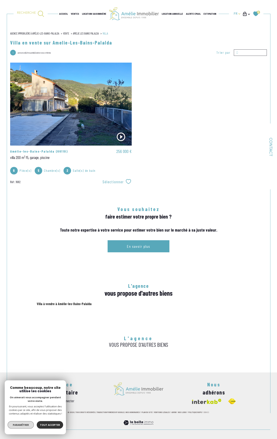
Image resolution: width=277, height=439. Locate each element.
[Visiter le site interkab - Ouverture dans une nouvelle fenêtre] (206, 401)
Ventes (75, 13)
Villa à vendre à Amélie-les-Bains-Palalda (64, 304)
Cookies (206, 412)
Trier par (223, 52)
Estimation (210, 13)
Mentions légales (162, 412)
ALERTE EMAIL (193, 13)
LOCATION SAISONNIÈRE (94, 13)
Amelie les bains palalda (86, 33)
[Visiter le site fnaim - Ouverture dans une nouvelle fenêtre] (232, 401)
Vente (66, 33)
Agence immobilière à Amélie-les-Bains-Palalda (34, 33)
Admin (173, 412)
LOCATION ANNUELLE (172, 13)
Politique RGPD (195, 412)
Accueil (63, 13)
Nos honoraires (133, 412)
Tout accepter (50, 425)
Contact (270, 147)
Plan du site (147, 412)
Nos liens (182, 412)
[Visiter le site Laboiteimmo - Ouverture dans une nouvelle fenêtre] (138, 427)
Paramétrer (21, 425)
